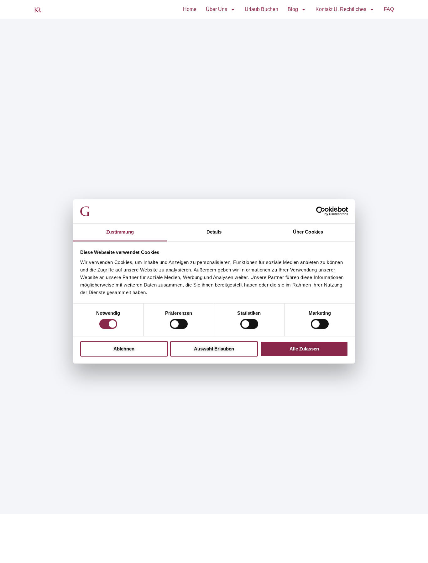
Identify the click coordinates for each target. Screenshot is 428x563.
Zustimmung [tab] (120, 231)
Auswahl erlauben (214, 348)
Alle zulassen (304, 348)
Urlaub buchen (261, 9)
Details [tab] (214, 231)
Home (189, 9)
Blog (293, 9)
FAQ (389, 9)
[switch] (179, 324)
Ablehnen (123, 348)
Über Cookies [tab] (308, 231)
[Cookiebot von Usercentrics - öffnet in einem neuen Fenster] (320, 211)
